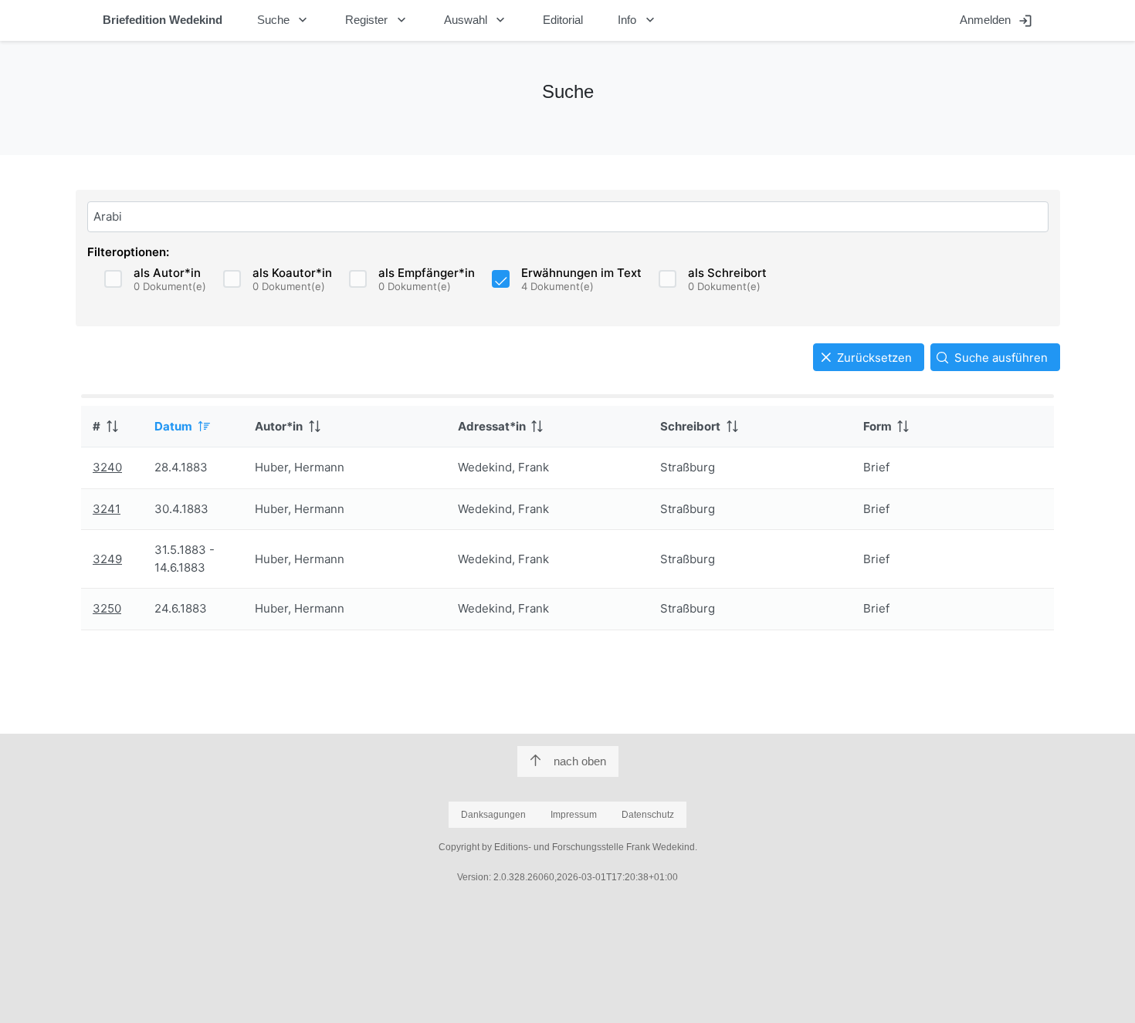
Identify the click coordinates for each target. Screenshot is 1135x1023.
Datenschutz (648, 814)
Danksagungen (493, 814)
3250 (107, 608)
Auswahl (476, 20)
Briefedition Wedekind (162, 19)
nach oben (580, 761)
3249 (107, 559)
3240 (107, 467)
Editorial (563, 19)
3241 (106, 508)
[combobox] (568, 216)
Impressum (574, 814)
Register (377, 20)
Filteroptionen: (128, 252)
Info (638, 20)
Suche (284, 20)
